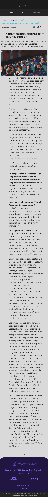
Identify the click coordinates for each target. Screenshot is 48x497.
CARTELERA (7, 20)
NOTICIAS (19, 20)
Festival (10, 13)
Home (22, 13)
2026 (24, 5)
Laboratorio (36, 13)
